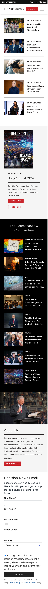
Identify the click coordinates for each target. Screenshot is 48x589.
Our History (12, 464)
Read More (15, 201)
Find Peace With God (38, 2)
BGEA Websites (9, 2)
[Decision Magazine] (14, 9)
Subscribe (15, 207)
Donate (31, 9)
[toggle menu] (42, 9)
